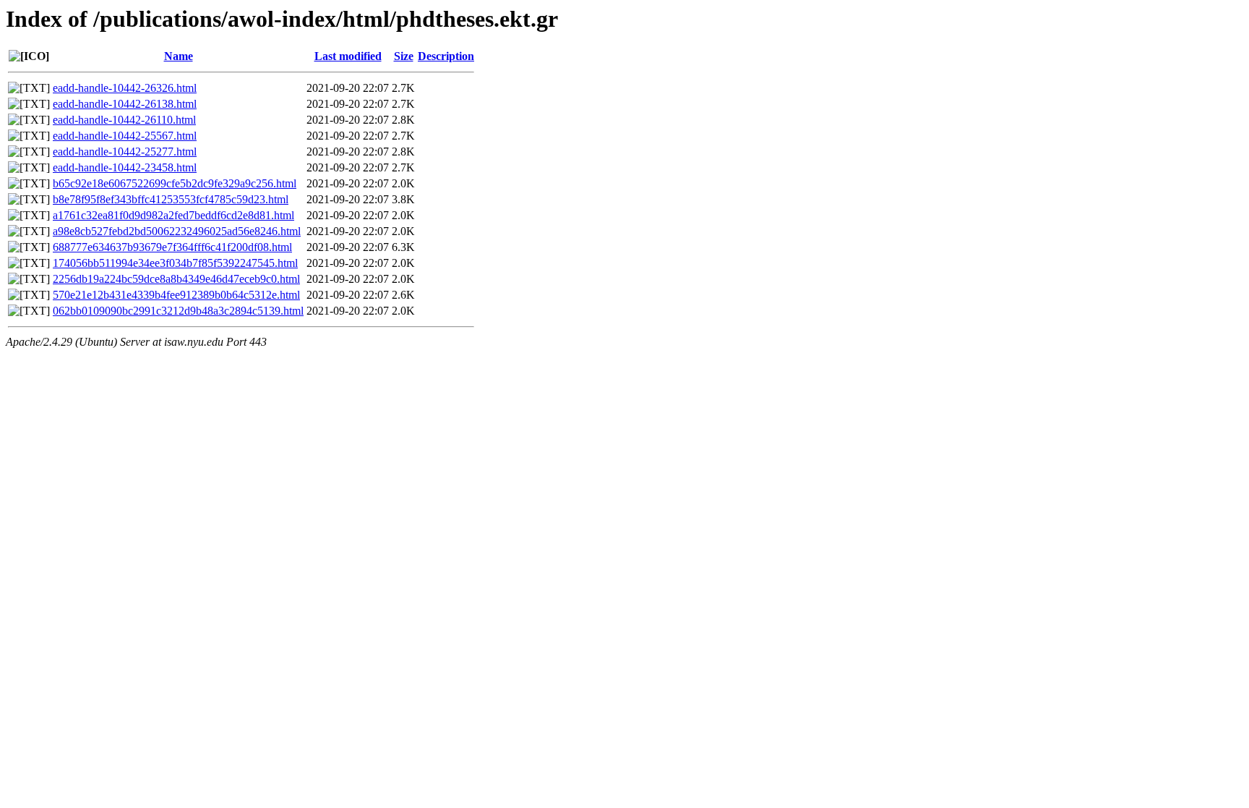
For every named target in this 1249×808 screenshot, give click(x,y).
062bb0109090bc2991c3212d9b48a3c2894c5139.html (178, 311)
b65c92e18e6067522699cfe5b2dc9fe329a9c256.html (174, 183)
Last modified (348, 56)
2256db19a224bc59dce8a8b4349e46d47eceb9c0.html (176, 279)
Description (446, 56)
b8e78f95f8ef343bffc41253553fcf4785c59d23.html (170, 199)
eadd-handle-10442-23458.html (125, 167)
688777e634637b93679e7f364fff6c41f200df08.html (172, 247)
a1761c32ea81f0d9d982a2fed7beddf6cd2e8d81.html (173, 215)
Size (403, 56)
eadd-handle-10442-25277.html (125, 151)
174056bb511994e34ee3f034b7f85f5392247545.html (175, 263)
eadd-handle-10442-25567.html (125, 135)
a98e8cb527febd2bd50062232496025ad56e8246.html (177, 231)
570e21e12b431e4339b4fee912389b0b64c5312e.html (176, 295)
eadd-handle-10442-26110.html (124, 120)
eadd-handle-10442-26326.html (125, 88)
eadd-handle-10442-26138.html (125, 104)
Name (178, 56)
